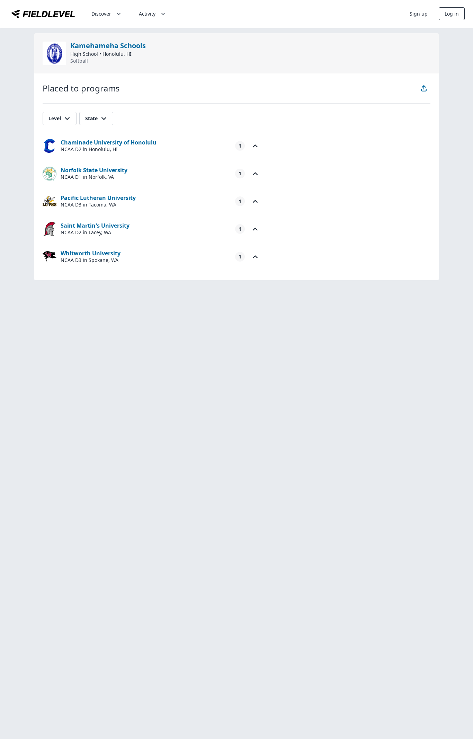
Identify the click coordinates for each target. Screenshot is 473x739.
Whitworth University (91, 253)
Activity (147, 13)
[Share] (423, 88)
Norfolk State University (94, 170)
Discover (101, 13)
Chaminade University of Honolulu (109, 142)
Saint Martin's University (95, 225)
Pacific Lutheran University (98, 198)
